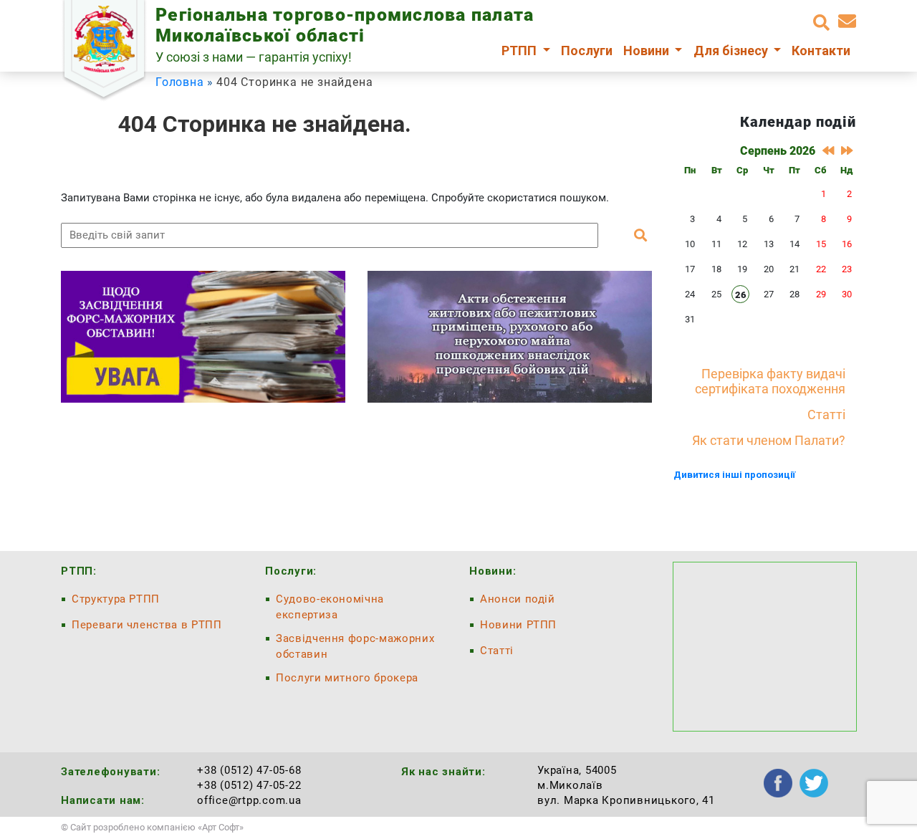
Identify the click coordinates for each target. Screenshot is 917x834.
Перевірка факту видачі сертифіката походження (770, 381)
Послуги (587, 50)
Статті (826, 414)
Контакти (821, 50)
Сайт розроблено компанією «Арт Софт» (157, 827)
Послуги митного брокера (347, 677)
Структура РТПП (116, 599)
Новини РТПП (518, 624)
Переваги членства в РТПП (147, 624)
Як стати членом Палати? (768, 440)
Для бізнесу (732, 50)
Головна (179, 82)
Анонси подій (517, 599)
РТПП (520, 50)
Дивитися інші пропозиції (734, 474)
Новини (647, 50)
